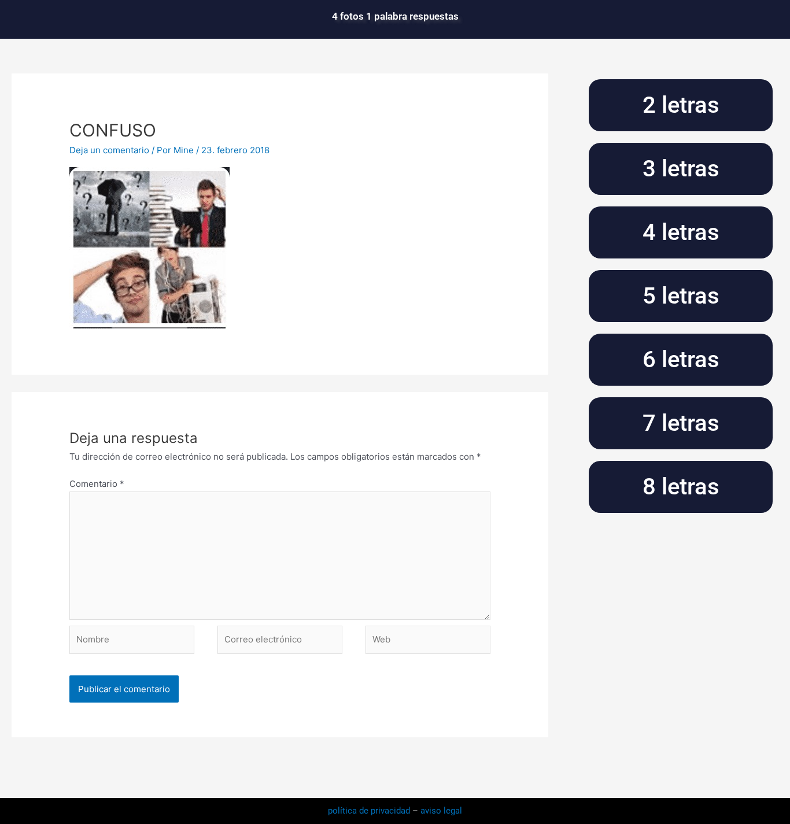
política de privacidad (370, 810)
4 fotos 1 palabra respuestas (395, 16)
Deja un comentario (109, 150)
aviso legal (441, 810)
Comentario (96, 483)
